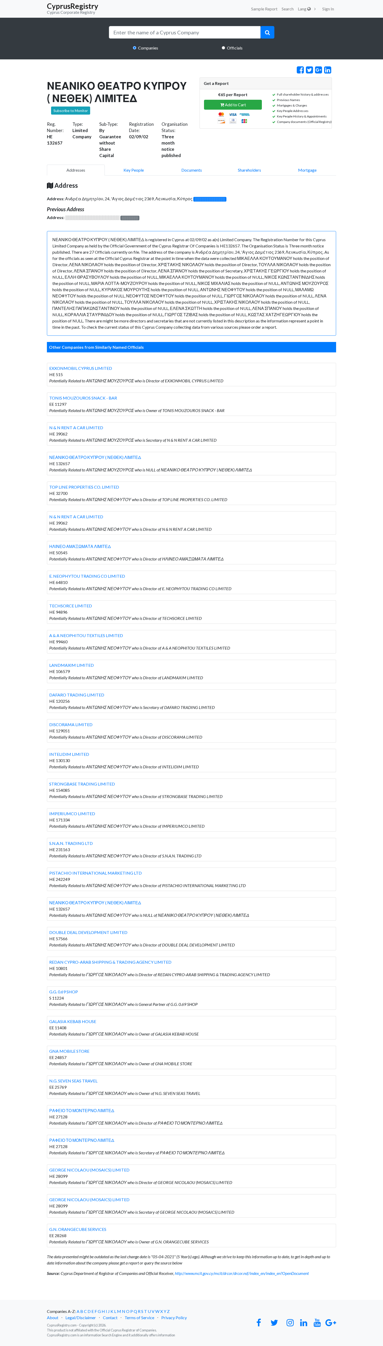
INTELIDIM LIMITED (69, 754)
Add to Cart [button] (235, 104)
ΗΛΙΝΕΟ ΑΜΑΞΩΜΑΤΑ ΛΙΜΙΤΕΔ (80, 546)
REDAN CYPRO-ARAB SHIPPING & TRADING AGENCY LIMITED (110, 961)
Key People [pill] (133, 169)
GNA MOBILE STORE (69, 1051)
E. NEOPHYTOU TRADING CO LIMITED (87, 576)
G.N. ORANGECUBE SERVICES (77, 1229)
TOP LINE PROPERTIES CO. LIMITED (84, 486)
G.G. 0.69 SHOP (63, 991)
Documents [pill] (191, 169)
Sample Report (264, 8)
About (52, 1317)
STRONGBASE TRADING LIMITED (82, 783)
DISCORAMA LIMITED (70, 724)
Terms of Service (139, 1317)
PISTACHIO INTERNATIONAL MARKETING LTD (95, 872)
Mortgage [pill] (307, 169)
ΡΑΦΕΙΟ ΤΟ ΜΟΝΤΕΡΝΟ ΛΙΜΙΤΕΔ (81, 1110)
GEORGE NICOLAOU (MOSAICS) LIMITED (89, 1169)
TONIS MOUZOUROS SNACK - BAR (83, 397)
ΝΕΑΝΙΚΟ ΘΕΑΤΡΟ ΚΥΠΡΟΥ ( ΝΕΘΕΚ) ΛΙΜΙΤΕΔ (95, 457)
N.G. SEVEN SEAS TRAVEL (73, 1080)
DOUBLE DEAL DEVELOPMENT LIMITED (88, 932)
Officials (235, 47)
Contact (110, 1317)
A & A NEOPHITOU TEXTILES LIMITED (86, 635)
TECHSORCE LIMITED (70, 605)
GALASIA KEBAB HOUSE (72, 1021)
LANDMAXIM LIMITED (71, 665)
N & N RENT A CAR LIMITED (76, 427)
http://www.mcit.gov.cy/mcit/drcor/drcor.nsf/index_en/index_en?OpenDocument (242, 1273)
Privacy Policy (174, 1317)
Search (288, 8)
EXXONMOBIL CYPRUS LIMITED (80, 368)
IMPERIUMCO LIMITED (72, 813)
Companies (148, 47)
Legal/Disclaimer (80, 1317)
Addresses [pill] (75, 169)
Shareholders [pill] (249, 169)
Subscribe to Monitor (70, 110)
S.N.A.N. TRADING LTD (71, 843)
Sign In (328, 8)
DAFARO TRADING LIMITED (76, 694)
